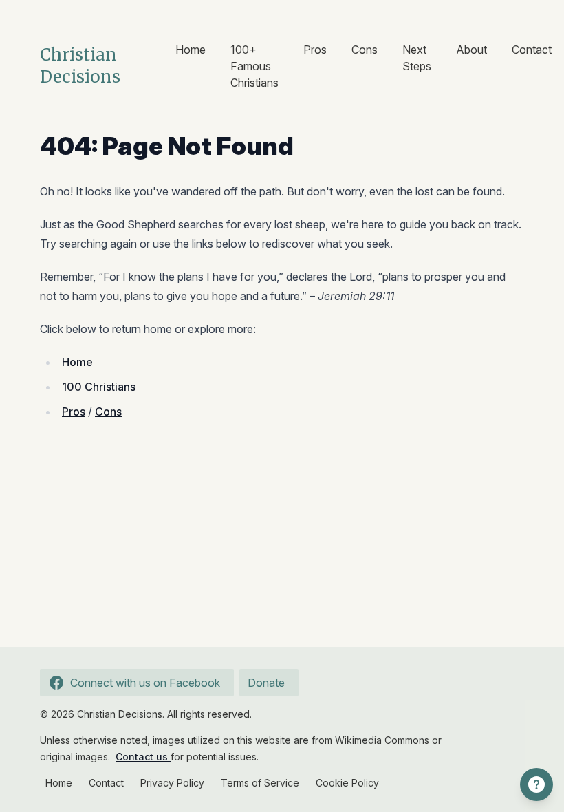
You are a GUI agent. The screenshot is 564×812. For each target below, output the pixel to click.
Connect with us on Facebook (145, 683)
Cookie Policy (347, 783)
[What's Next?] (536, 784)
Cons (364, 49)
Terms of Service (260, 783)
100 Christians (98, 387)
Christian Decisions (80, 65)
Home (190, 49)
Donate (266, 683)
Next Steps (416, 58)
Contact (532, 49)
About (471, 49)
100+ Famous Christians (254, 66)
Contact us (143, 756)
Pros (315, 49)
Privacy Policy (172, 783)
